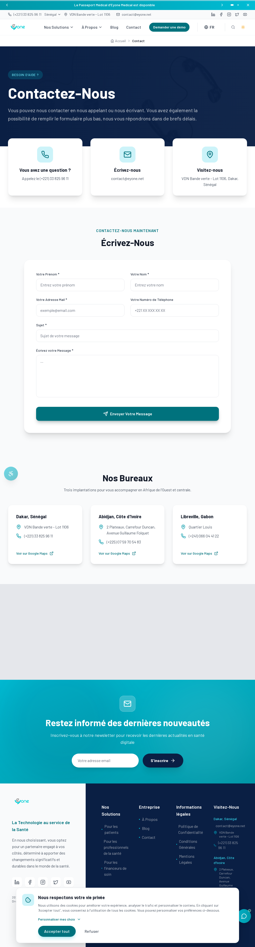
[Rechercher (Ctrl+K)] (233, 27)
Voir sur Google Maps (32, 553)
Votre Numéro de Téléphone (151, 299)
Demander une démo (169, 27)
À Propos (89, 27)
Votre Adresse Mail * (51, 299)
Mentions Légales (186, 859)
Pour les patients (111, 829)
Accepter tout (57, 931)
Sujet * (41, 325)
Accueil (120, 41)
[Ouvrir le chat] (244, 916)
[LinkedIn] (17, 882)
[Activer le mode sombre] (243, 27)
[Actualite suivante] (222, 5)
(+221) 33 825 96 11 (228, 845)
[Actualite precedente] (7, 5)
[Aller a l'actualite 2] (238, 5)
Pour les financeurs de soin (115, 868)
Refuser (92, 931)
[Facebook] (30, 882)
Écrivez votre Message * (54, 350)
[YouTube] (69, 882)
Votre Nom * (139, 274)
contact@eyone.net (227, 826)
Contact (133, 27)
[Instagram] (43, 882)
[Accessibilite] (11, 474)
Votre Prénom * (47, 274)
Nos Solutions (56, 27)
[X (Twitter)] (56, 882)
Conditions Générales (188, 844)
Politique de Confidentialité (190, 829)
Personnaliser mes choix (56, 919)
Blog (114, 27)
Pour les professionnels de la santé (115, 847)
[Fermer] (248, 5)
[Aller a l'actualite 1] (232, 5)
